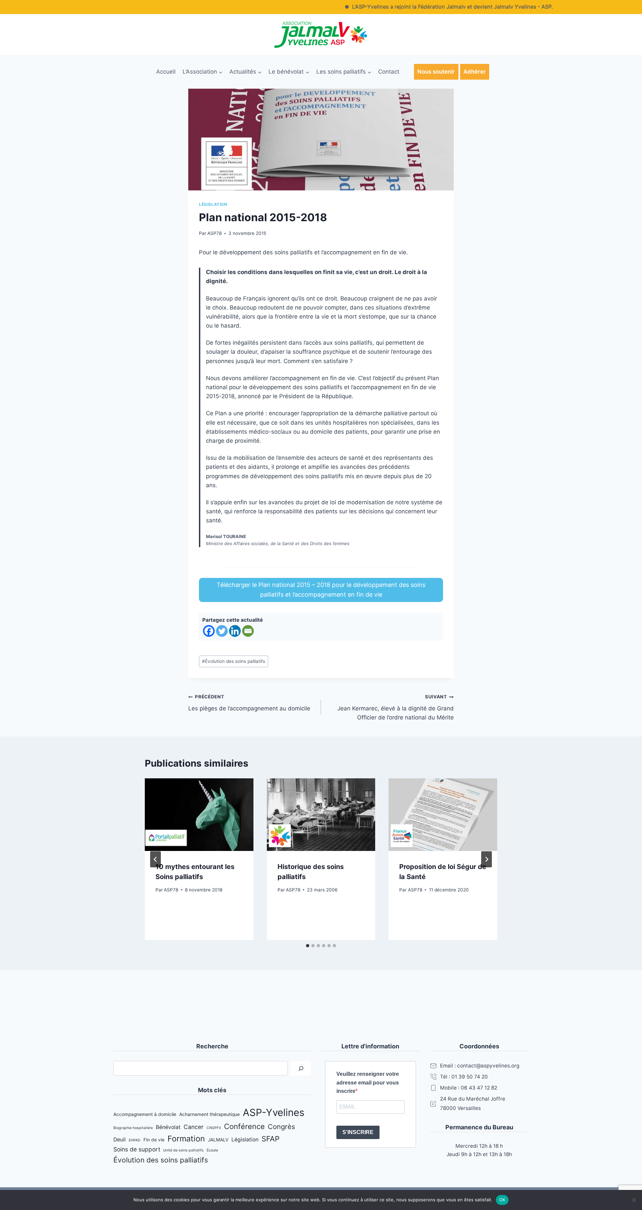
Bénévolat (168, 1127)
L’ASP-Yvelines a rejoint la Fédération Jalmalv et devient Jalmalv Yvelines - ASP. (428, 6)
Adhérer (474, 71)
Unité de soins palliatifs (183, 1150)
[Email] (248, 631)
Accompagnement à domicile (144, 1114)
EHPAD (134, 1140)
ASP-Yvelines (273, 1112)
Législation (213, 204)
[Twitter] (222, 631)
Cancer (194, 1126)
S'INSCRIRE (357, 1132)
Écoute (212, 1150)
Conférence (244, 1126)
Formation (186, 1138)
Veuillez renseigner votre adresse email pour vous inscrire (367, 1082)
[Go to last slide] (155, 859)
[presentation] (199, 814)
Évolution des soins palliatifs (233, 661)
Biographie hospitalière (133, 1128)
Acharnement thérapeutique (209, 1114)
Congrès (281, 1126)
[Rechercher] (301, 1068)
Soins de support (136, 1149)
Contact (388, 71)
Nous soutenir (436, 71)
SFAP (270, 1138)
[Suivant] (486, 859)
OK (502, 1199)
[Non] (633, 1200)
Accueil (166, 71)
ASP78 (214, 233)
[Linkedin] (235, 631)
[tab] (307, 945)
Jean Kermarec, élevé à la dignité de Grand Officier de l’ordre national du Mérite (395, 707)
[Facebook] (209, 631)
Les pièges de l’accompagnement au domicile (249, 703)
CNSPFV (214, 1128)
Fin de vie (154, 1139)
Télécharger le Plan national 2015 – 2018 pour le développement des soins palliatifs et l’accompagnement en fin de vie (321, 589)
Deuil (119, 1139)
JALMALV (218, 1139)
